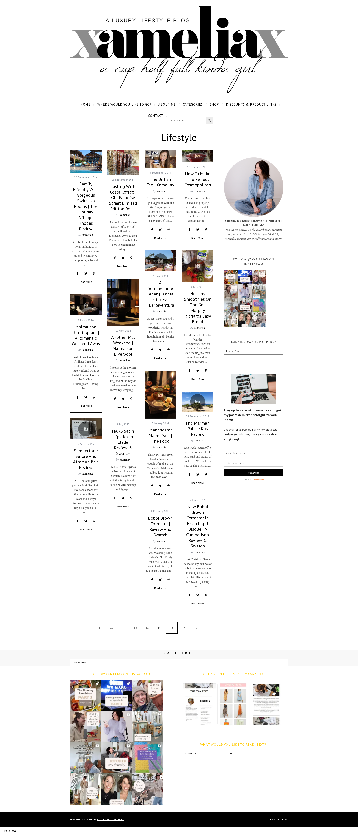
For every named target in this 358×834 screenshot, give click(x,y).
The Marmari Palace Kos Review (197, 428)
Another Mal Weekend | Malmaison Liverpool (123, 345)
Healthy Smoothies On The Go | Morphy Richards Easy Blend (197, 307)
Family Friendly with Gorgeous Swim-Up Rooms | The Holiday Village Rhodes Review (86, 206)
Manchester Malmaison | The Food (160, 435)
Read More (86, 282)
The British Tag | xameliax (160, 182)
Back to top (277, 819)
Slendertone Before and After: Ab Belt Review (86, 459)
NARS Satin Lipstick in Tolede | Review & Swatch (123, 442)
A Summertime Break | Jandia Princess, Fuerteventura (160, 294)
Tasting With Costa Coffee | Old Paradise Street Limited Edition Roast (123, 197)
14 (159, 627)
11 (123, 627)
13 (147, 627)
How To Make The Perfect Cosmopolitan (197, 179)
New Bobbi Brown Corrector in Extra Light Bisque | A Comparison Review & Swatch (197, 526)
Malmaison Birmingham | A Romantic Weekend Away (86, 335)
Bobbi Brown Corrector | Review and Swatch (160, 526)
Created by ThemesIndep (110, 819)
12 (135, 627)
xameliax (87, 235)
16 (183, 627)
